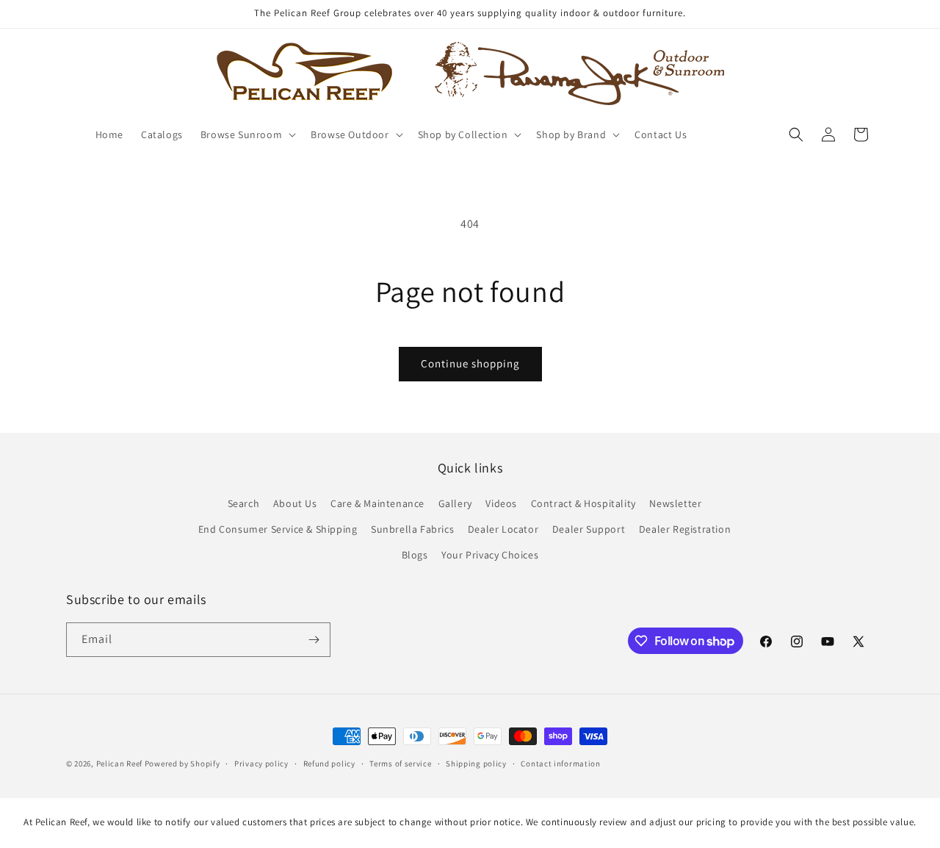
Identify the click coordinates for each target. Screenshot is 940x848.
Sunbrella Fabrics (412, 529)
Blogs (415, 555)
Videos (501, 503)
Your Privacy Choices (489, 555)
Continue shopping (470, 363)
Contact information (560, 763)
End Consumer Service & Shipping (278, 529)
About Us (295, 503)
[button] (247, 134)
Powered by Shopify (182, 763)
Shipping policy (476, 763)
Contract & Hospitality (583, 503)
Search (244, 503)
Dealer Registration (685, 529)
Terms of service (400, 763)
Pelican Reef (119, 763)
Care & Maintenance (377, 503)
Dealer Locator (503, 529)
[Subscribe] (313, 639)
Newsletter (675, 503)
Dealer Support (588, 529)
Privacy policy (261, 763)
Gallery (455, 503)
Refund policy (329, 763)
